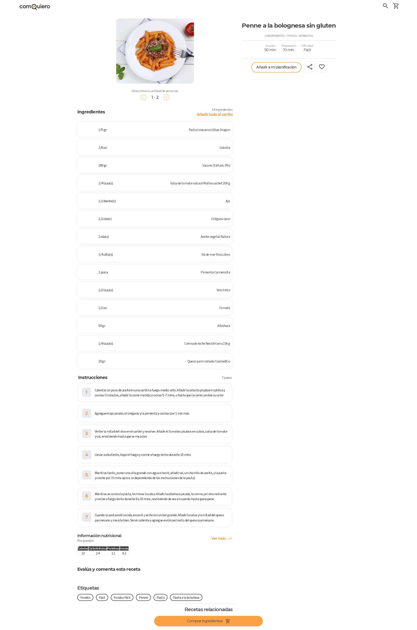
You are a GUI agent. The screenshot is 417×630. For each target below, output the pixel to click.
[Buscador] (385, 6)
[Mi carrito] (396, 6)
